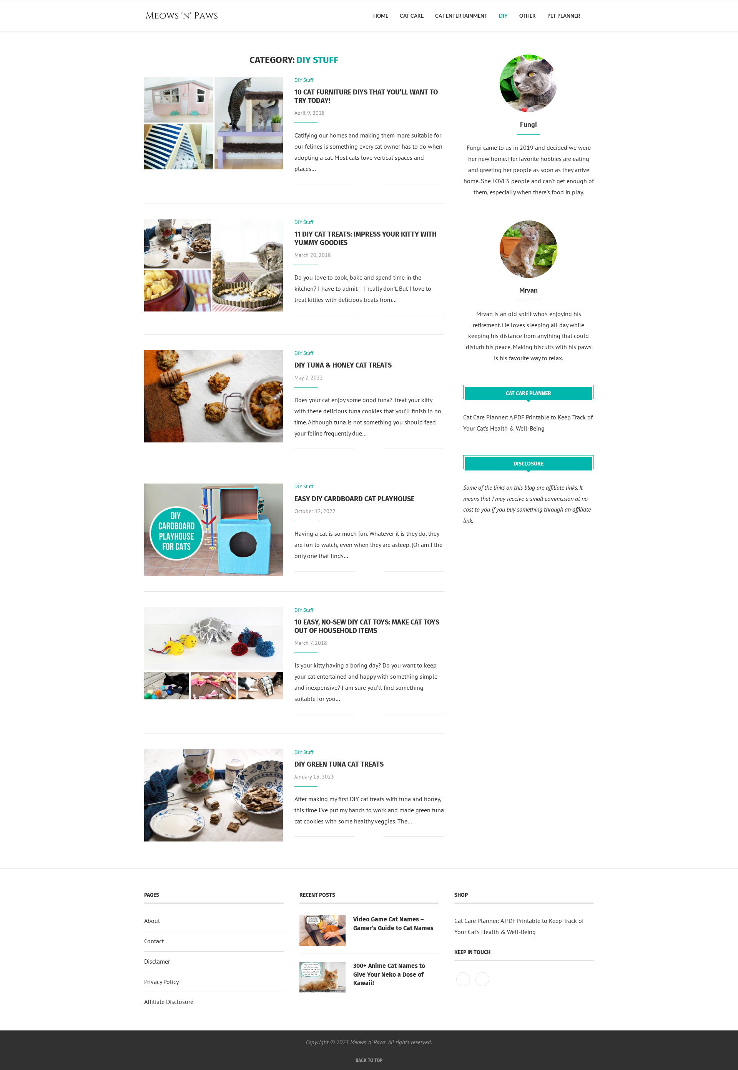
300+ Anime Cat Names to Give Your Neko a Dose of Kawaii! (389, 974)
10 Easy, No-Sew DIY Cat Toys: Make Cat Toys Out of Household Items (366, 626)
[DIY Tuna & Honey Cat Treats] (213, 396)
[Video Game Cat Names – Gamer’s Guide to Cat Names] (322, 930)
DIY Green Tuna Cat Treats (339, 764)
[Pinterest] (464, 986)
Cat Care (412, 16)
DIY (503, 16)
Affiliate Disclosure (168, 1001)
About (152, 920)
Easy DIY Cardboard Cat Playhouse (354, 499)
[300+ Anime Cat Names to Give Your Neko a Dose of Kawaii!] (322, 977)
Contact (154, 941)
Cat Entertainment (461, 16)
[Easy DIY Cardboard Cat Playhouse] (213, 530)
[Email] (482, 986)
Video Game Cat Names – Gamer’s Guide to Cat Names (393, 923)
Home (380, 16)
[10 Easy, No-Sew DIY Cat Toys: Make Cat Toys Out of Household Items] (213, 653)
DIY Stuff (303, 80)
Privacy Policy (161, 982)
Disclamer (157, 961)
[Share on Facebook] (366, 184)
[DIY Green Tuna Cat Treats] (213, 795)
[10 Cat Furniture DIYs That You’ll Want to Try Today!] (213, 123)
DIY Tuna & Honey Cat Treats (343, 365)
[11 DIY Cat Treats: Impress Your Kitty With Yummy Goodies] (213, 265)
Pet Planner (563, 16)
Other (527, 16)
